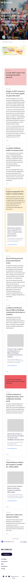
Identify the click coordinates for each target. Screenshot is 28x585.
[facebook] (3, 576)
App (2, 564)
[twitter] (6, 576)
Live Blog (3, 559)
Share (7, 83)
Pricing (3, 568)
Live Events (4, 561)
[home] (6, 2)
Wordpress (4, 566)
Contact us (6, 554)
